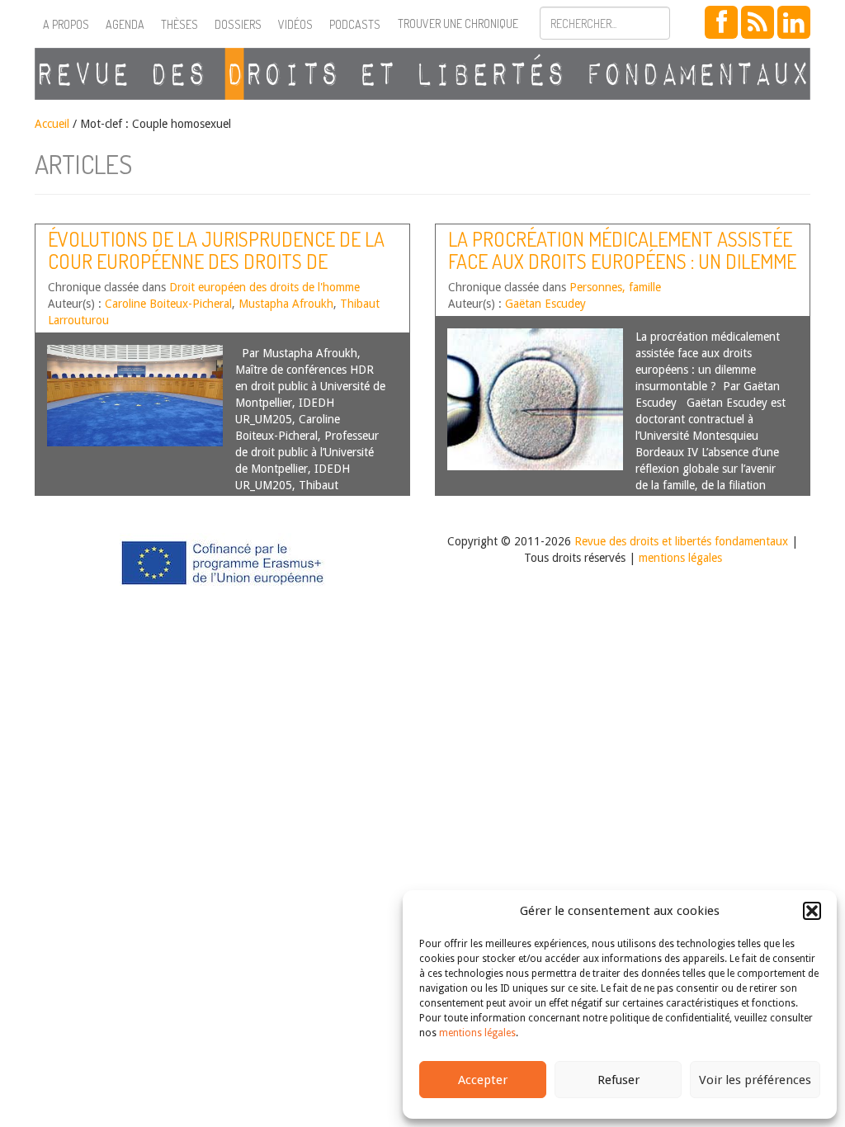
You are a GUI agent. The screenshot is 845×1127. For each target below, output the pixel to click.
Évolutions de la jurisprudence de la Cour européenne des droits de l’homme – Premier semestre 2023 (216, 260)
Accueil (52, 123)
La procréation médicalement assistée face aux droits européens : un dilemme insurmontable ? (622, 260)
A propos (66, 24)
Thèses (179, 24)
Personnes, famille (615, 287)
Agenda (125, 24)
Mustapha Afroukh (285, 303)
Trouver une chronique (458, 24)
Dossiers (238, 24)
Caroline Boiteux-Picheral (168, 303)
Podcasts (354, 24)
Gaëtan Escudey (545, 303)
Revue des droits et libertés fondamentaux (681, 541)
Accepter (482, 1080)
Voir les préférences (755, 1080)
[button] (812, 911)
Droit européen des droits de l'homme (264, 287)
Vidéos (295, 24)
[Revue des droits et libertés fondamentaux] (422, 74)
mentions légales (477, 1033)
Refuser (618, 1080)
